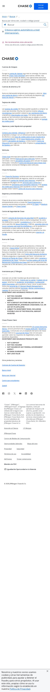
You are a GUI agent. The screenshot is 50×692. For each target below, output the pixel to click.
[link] (3, 394)
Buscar (12, 17)
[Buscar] (45, 25)
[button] (47, 671)
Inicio (4, 17)
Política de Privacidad (20, 689)
